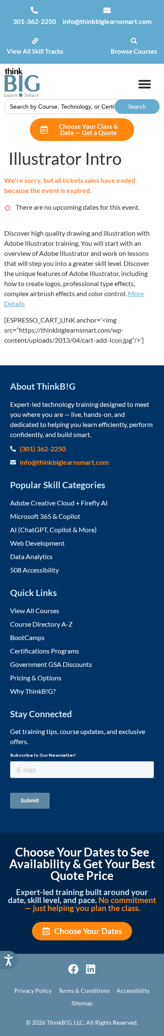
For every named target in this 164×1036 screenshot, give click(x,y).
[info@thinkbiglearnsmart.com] (107, 10)
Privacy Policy (33, 990)
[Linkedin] (90, 969)
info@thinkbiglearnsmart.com (107, 21)
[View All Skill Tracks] (35, 41)
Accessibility (133, 990)
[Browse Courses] (134, 41)
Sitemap (82, 1003)
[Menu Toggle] (144, 84)
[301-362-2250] (34, 10)
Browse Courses (134, 51)
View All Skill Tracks (35, 51)
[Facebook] (73, 969)
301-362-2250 (34, 21)
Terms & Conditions (84, 990)
